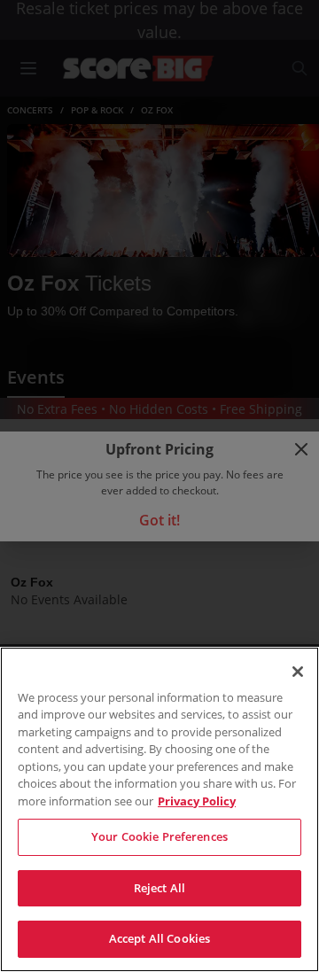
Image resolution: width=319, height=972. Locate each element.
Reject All (159, 888)
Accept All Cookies (159, 938)
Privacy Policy (197, 801)
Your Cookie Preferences (159, 836)
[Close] (297, 671)
